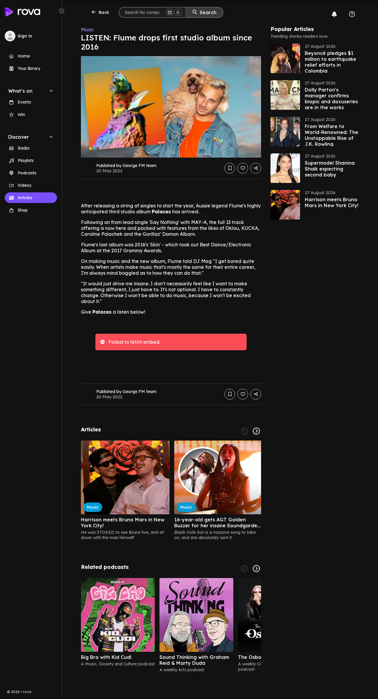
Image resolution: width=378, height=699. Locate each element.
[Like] (242, 168)
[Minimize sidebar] (62, 11)
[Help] (352, 14)
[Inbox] (334, 14)
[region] (171, 490)
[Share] (255, 168)
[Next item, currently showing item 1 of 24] (256, 431)
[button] (315, 58)
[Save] (229, 168)
